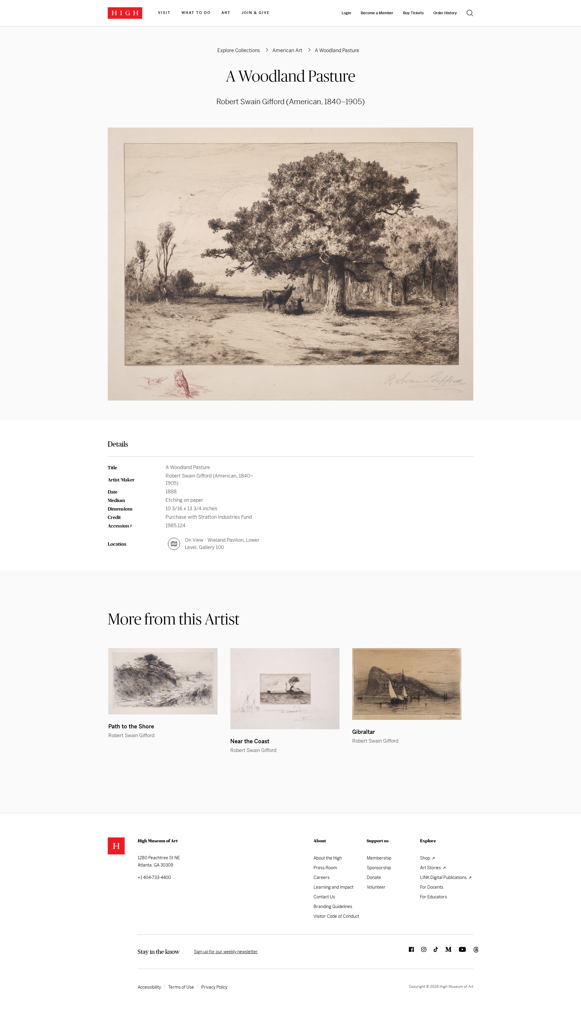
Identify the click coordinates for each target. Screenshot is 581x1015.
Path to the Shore (131, 726)
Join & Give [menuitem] (255, 12)
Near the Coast (249, 741)
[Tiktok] (432, 952)
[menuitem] (164, 13)
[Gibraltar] (406, 684)
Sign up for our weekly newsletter (226, 951)
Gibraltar (363, 731)
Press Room (325, 867)
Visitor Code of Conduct (336, 916)
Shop (425, 858)
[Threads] (469, 952)
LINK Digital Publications (444, 877)
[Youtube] (458, 952)
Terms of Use (181, 987)
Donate (374, 877)
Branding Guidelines (332, 906)
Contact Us (324, 897)
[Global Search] (470, 13)
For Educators (433, 897)
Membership (379, 858)
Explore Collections (238, 50)
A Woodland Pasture (290, 76)
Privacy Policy (214, 987)
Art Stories (431, 867)
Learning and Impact (333, 887)
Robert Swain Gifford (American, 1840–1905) (290, 101)
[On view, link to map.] (174, 544)
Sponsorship (379, 867)
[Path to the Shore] (163, 681)
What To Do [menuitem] (196, 12)
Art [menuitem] (226, 12)
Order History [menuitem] (445, 13)
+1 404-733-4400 (154, 877)
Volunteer (376, 887)
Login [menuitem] (346, 13)
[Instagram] (420, 952)
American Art (287, 50)
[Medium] (444, 952)
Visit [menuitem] (164, 12)
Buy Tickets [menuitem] (413, 13)
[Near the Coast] (285, 688)
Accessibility (149, 987)
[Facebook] (408, 952)
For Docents (431, 887)
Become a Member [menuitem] (377, 13)
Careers (321, 877)
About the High (327, 858)
